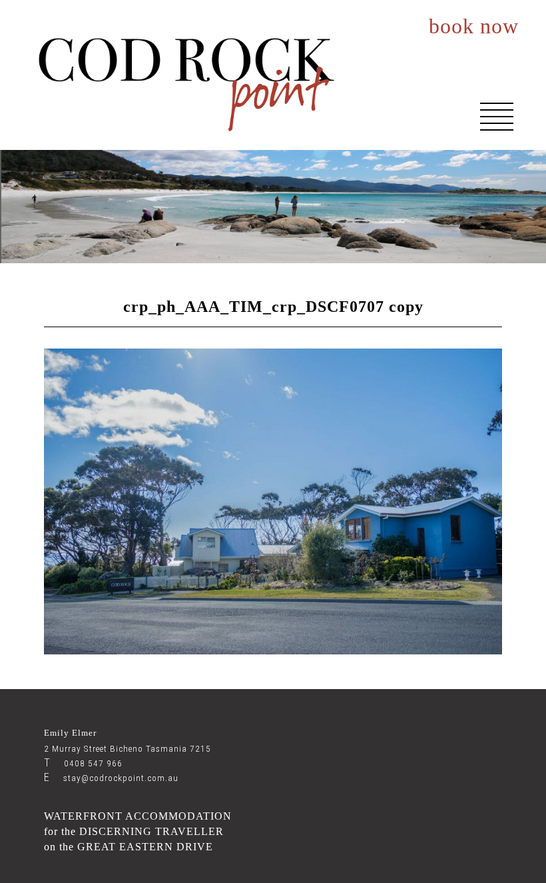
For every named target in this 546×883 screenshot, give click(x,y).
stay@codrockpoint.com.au (111, 778)
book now (474, 26)
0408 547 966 (83, 763)
